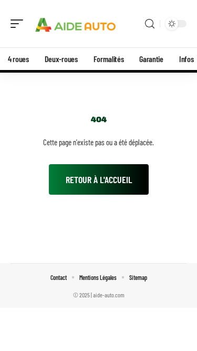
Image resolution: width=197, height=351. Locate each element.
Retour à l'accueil (99, 179)
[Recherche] (149, 24)
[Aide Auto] (75, 23)
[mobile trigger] (19, 23)
